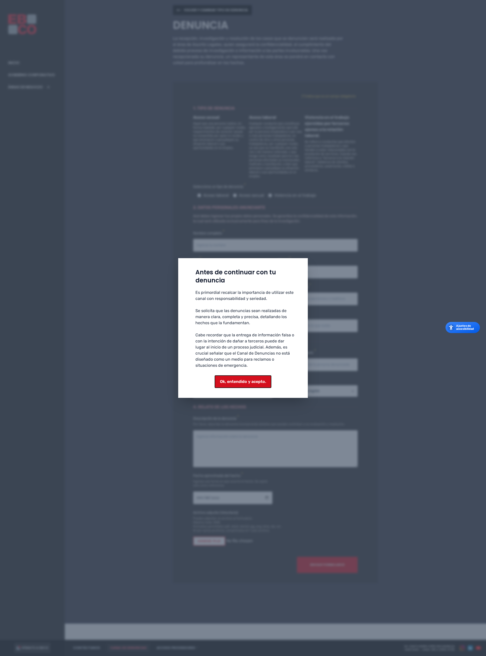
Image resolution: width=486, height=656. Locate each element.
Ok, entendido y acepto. (243, 381)
